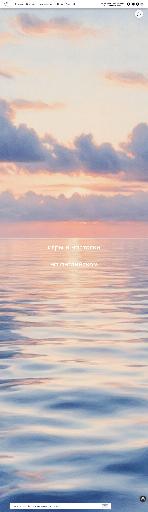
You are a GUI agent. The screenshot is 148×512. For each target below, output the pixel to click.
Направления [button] (46, 4)
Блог (68, 4)
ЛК (74, 4)
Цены (60, 4)
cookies (25, 506)
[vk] (133, 4)
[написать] (128, 4)
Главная (19, 4)
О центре (31, 4)
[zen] (137, 4)
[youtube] (141, 4)
